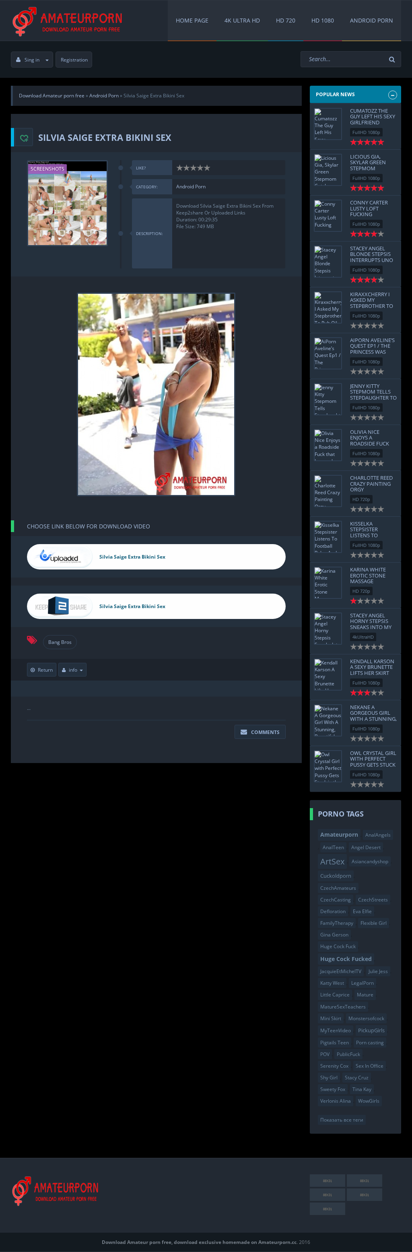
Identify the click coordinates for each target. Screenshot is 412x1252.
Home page (192, 20)
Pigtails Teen (334, 1042)
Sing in (32, 59)
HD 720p (361, 499)
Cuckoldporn (335, 875)
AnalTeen (333, 847)
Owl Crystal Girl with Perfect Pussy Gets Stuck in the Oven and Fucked (373, 764)
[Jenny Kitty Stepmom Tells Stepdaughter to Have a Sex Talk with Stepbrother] (328, 399)
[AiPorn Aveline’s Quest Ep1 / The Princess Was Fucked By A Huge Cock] (328, 353)
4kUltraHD (363, 637)
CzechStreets (373, 899)
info (73, 669)
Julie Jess (378, 971)
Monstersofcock (366, 1018)
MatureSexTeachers (343, 1006)
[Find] (393, 59)
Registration (74, 59)
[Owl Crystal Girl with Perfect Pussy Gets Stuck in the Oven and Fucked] (328, 766)
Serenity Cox (334, 1065)
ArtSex (332, 861)
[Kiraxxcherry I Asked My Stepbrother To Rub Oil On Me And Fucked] (328, 307)
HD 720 (285, 20)
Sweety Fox (332, 1089)
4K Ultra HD (242, 20)
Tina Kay (361, 1089)
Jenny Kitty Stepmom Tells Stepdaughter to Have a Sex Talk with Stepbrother (373, 400)
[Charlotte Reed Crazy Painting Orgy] (328, 491)
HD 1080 (322, 20)
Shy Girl (329, 1077)
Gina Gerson (334, 934)
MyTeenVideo (335, 1030)
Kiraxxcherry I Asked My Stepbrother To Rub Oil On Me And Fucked (371, 305)
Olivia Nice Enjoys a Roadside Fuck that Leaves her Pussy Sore (371, 443)
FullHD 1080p (366, 132)
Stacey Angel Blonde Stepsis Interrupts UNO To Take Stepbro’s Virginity (373, 259)
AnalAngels (378, 834)
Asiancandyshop (370, 861)
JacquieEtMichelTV (340, 971)
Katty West (332, 983)
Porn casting (370, 1042)
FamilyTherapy (336, 923)
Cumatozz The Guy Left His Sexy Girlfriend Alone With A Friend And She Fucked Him (372, 125)
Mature (365, 994)
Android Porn (371, 20)
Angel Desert (366, 847)
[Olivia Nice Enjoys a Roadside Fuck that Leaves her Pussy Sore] (328, 445)
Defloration (333, 911)
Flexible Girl (373, 923)
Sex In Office (369, 1065)
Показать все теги (341, 1119)
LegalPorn (362, 983)
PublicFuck (348, 1054)
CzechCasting (335, 899)
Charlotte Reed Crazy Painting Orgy (371, 483)
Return (45, 669)
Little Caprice (335, 994)
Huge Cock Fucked (346, 959)
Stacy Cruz (357, 1077)
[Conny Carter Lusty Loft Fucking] (328, 216)
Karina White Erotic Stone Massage (368, 575)
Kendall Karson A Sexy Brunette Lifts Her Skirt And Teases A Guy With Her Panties (373, 672)
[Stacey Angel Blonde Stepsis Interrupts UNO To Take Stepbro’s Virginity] (328, 261)
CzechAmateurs (338, 888)
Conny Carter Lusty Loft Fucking (369, 208)
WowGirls (368, 1100)
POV (325, 1054)
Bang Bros (60, 642)
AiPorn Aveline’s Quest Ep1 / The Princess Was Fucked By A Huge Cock (373, 351)
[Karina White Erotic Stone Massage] (328, 583)
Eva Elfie (362, 911)
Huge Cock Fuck (338, 946)
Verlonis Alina (335, 1100)
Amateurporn (339, 834)
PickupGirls (371, 1030)
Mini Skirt (330, 1018)
